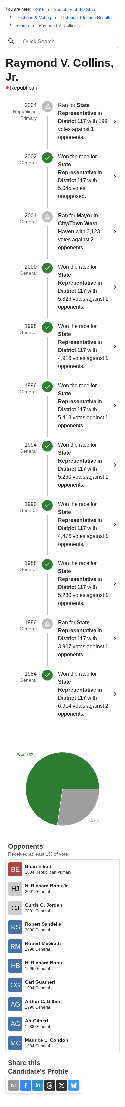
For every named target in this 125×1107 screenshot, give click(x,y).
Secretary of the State (75, 9)
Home (38, 9)
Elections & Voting (33, 17)
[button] (25, 1085)
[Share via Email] (13, 1085)
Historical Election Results (86, 17)
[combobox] (67, 41)
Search (22, 25)
